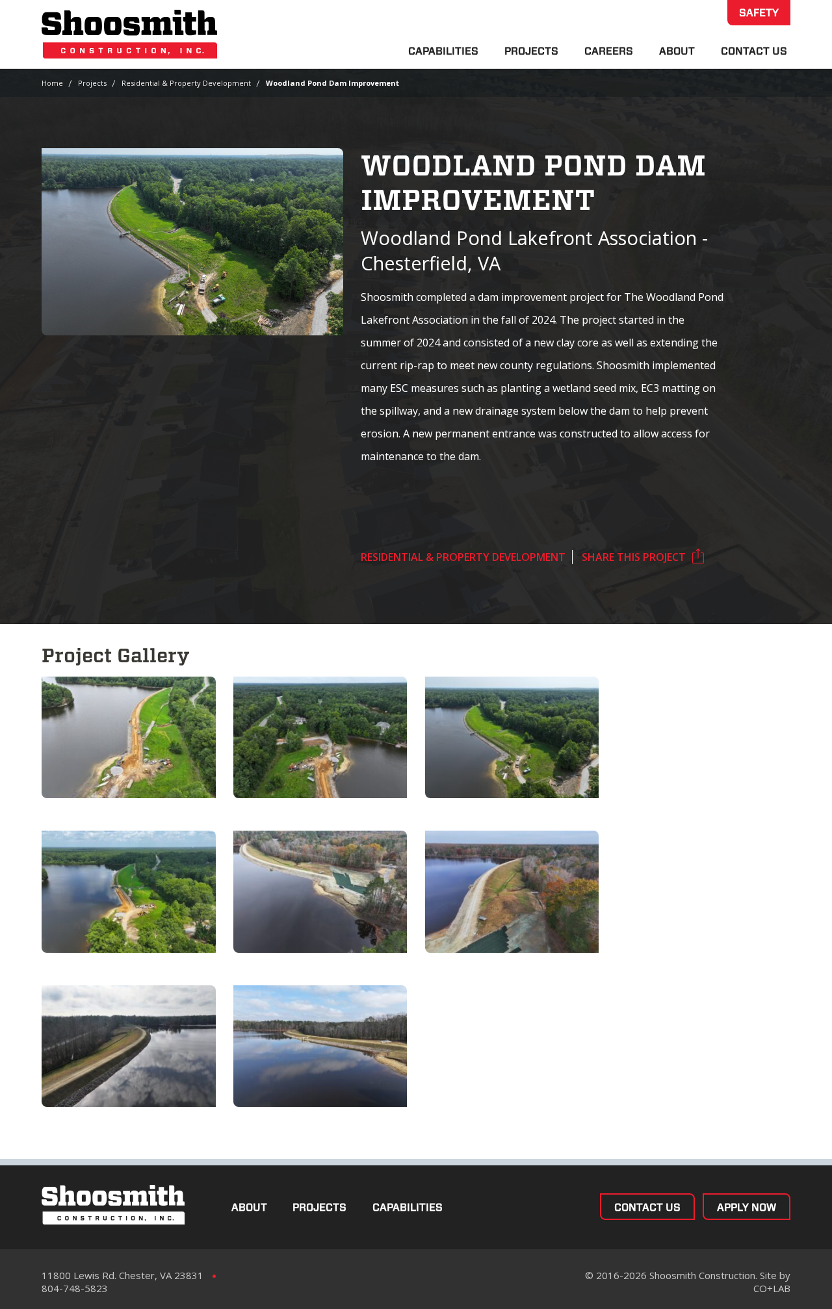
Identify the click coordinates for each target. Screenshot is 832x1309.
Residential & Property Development (186, 83)
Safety (759, 12)
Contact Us (754, 51)
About (677, 51)
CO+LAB (771, 1288)
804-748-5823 (75, 1288)
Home (52, 83)
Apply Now (746, 1207)
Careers (608, 51)
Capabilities (443, 51)
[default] (129, 737)
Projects (531, 51)
